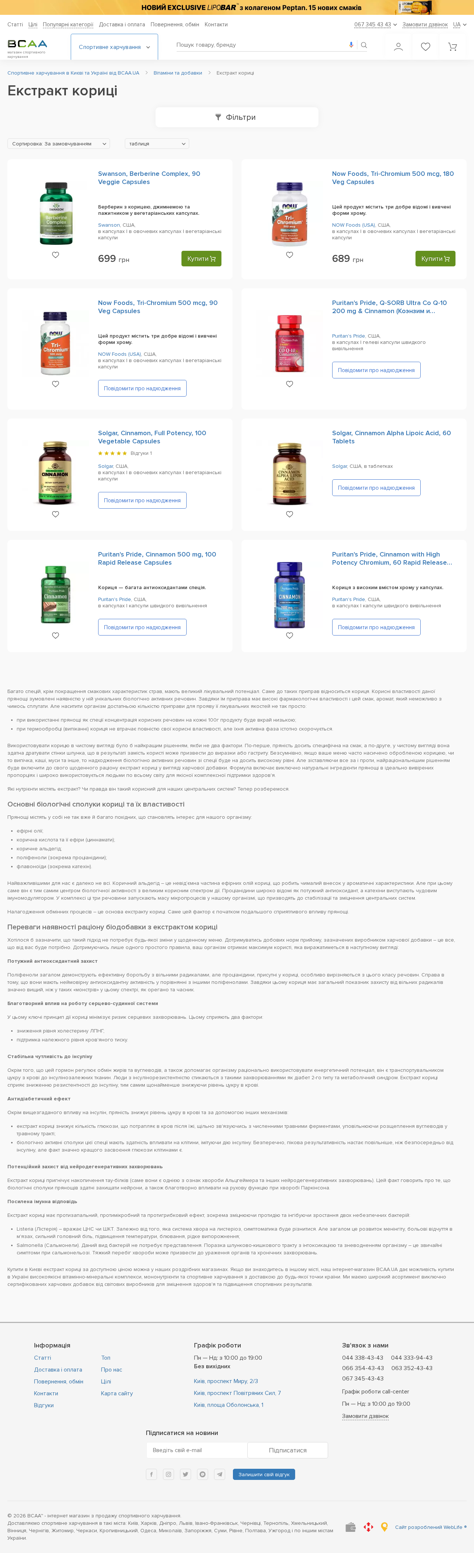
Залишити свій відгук (264, 1474)
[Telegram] (219, 1474)
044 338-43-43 (362, 1358)
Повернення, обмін (175, 24)
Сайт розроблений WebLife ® (431, 1527)
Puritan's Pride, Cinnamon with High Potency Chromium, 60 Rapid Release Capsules (389, 562)
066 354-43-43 (363, 1368)
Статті (15, 24)
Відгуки (44, 1405)
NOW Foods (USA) (353, 225)
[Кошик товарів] (452, 47)
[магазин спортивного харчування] (33, 44)
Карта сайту (117, 1393)
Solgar (105, 466)
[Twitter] (185, 1474)
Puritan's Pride (348, 336)
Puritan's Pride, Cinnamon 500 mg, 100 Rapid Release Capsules (157, 558)
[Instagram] (168, 1474)
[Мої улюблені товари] (425, 47)
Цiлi (33, 24)
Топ (105, 1358)
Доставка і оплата (122, 24)
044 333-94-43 (412, 1358)
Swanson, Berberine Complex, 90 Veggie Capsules (149, 178)
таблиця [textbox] (139, 144)
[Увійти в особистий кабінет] (398, 47)
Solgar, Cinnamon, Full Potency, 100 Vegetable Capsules (152, 437)
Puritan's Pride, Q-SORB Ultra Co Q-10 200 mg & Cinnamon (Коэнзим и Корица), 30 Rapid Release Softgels (389, 311)
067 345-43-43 (363, 1378)
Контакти (216, 24)
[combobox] (58, 143)
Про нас (111, 1369)
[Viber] (202, 1474)
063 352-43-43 (412, 1368)
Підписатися (288, 1450)
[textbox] (59, 144)
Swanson (109, 225)
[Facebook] (151, 1474)
